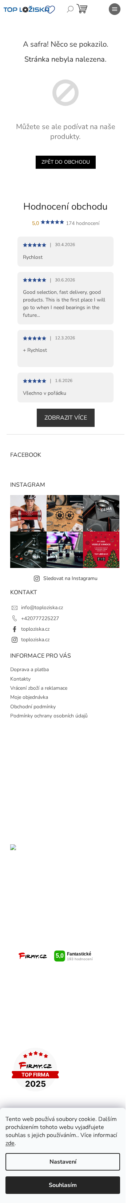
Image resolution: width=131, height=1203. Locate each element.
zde (10, 1143)
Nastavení (62, 1162)
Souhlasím (63, 1185)
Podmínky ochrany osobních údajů (49, 715)
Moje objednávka (29, 697)
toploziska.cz (35, 629)
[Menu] (114, 9)
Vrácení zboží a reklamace (38, 688)
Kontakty (20, 679)
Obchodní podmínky (33, 706)
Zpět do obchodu (65, 162)
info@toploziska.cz (42, 607)
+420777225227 (40, 618)
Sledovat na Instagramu (70, 578)
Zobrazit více (65, 418)
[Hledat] (70, 9)
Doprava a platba (29, 669)
